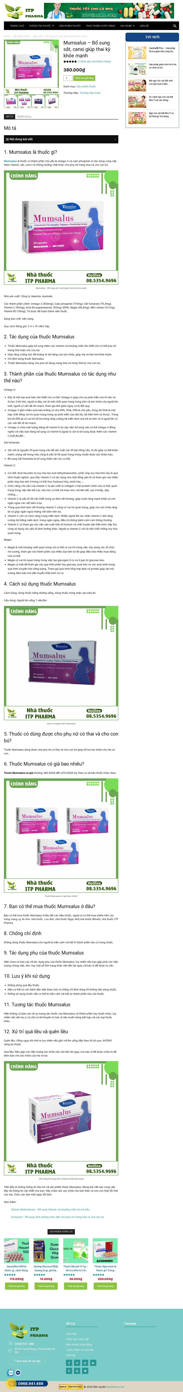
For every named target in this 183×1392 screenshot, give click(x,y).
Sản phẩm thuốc (70, 25)
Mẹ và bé (126, 25)
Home (7, 36)
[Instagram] (85, 1363)
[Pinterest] (69, 1371)
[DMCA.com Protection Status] (71, 1388)
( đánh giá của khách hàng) (94, 61)
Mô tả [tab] (9, 116)
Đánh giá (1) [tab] (24, 116)
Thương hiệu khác (90, 92)
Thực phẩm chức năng (100, 25)
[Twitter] (77, 1371)
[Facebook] (69, 1363)
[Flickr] (77, 1363)
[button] (174, 26)
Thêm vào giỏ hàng (84, 78)
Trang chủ (17, 25)
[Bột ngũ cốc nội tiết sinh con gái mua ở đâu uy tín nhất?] (137, 85)
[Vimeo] (85, 1371)
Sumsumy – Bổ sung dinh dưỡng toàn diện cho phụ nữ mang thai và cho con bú (57, 1216)
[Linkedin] (93, 1363)
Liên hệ (144, 25)
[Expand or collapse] (63, 139)
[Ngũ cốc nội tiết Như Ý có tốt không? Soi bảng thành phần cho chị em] (137, 118)
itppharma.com (115, 1386)
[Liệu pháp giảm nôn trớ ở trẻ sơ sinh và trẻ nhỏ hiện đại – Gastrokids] (137, 69)
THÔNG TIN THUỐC (40, 25)
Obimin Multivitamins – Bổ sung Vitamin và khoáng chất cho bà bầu (50, 1209)
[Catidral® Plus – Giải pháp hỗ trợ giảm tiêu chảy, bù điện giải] (137, 53)
